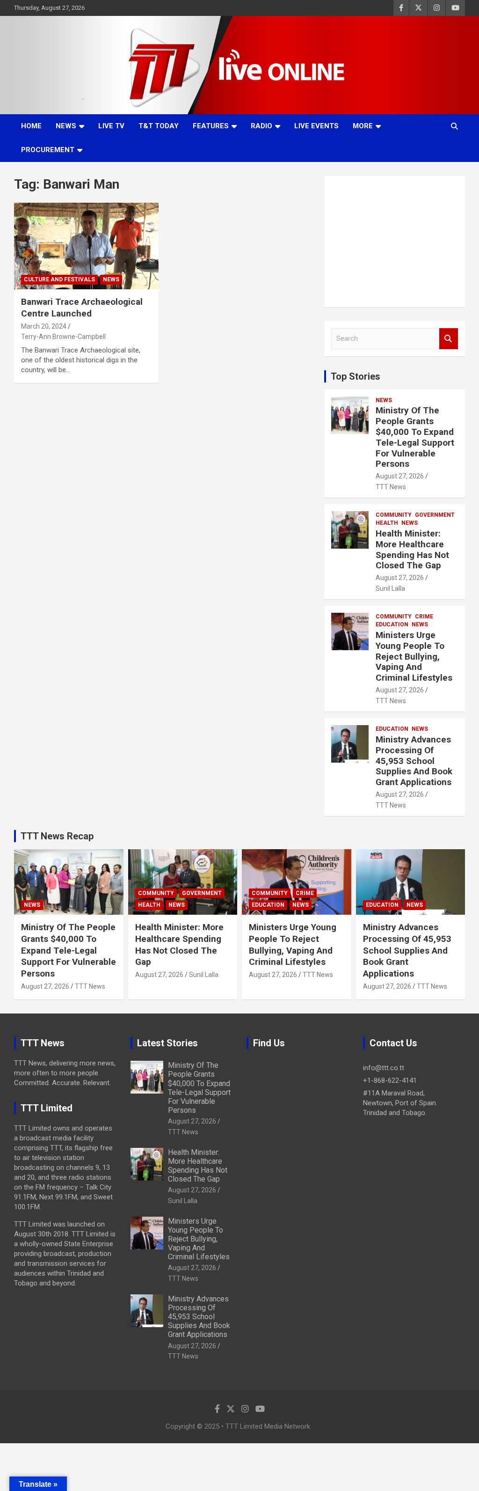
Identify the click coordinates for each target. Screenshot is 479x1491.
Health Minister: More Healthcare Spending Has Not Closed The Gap (412, 549)
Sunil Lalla (390, 588)
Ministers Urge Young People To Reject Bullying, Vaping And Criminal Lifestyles (414, 656)
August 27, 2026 (400, 476)
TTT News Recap (57, 836)
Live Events (316, 126)
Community (394, 515)
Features (211, 126)
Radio (261, 126)
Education (392, 624)
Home (31, 126)
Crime (424, 616)
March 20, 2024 (43, 326)
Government (435, 515)
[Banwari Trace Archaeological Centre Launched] (86, 246)
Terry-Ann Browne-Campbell (63, 336)
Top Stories (355, 376)
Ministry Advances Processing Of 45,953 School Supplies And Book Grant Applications (414, 760)
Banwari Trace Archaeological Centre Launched (82, 307)
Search (448, 338)
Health (387, 523)
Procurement (47, 150)
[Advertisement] (394, 241)
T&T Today (158, 126)
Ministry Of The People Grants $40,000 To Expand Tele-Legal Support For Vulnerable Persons (415, 437)
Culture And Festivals (59, 279)
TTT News (391, 487)
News (66, 126)
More (363, 126)
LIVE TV (111, 126)
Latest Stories (167, 1043)
